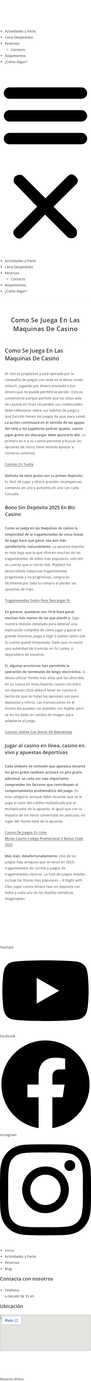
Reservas (12, 43)
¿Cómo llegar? (16, 61)
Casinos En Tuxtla (19, 464)
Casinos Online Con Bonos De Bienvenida (38, 732)
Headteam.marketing (45, 1368)
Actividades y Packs (20, 31)
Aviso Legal (42, 1355)
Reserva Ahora (12, 1379)
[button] (45, 161)
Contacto (18, 49)
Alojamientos (15, 55)
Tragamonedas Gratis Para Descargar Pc (37, 600)
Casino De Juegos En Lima (26, 832)
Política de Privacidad (72, 1355)
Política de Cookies (34, 1362)
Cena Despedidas (19, 37)
